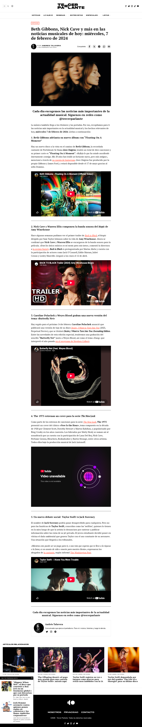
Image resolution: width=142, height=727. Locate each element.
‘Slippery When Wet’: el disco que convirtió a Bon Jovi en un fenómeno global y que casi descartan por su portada (22, 688)
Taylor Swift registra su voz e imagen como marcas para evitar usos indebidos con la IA (88, 679)
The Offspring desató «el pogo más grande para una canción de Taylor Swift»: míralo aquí (53, 679)
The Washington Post (80, 552)
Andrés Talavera (51, 45)
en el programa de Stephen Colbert (72, 341)
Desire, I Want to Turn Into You (85, 327)
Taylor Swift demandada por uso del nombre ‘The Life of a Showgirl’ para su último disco (123, 679)
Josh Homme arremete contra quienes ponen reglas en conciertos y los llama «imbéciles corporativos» (21, 709)
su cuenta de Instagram (63, 160)
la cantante (49, 552)
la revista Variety (41, 249)
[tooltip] (126, 6)
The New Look (89, 421)
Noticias (35, 23)
